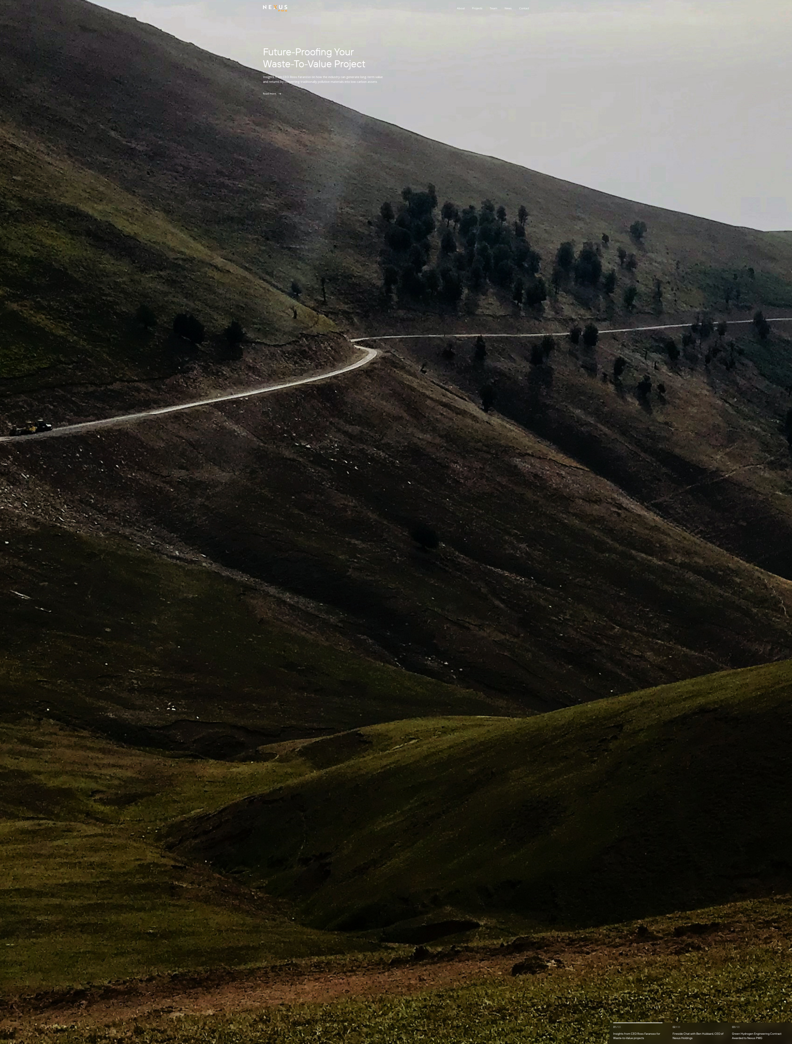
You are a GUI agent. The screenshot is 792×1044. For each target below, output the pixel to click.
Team (493, 8)
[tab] (641, 1033)
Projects (477, 8)
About (461, 8)
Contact (524, 8)
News (508, 8)
